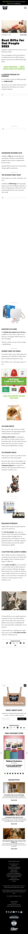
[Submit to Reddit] (14, 643)
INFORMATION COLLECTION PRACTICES (14, 875)
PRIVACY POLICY (14, 870)
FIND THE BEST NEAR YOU (14, 864)
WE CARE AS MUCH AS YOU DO (14, 904)
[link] (14, 752)
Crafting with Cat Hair (8, 437)
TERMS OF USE (14, 878)
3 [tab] (10, 773)
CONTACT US (14, 865)
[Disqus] (14, 666)
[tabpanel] (14, 752)
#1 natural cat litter (20, 632)
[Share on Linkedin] (15, 645)
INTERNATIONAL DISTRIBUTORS (14, 867)
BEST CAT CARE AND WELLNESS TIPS (14, 906)
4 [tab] (12, 773)
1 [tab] (5, 773)
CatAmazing (12, 183)
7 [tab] (20, 773)
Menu (25, 8)
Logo (7, 8)
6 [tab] (18, 773)
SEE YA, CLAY (14, 903)
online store (18, 3)
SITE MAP (14, 881)
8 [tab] (23, 773)
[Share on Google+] (17, 643)
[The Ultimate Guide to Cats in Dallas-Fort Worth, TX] (14, 833)
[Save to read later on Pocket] (20, 643)
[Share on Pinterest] (24, 643)
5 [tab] (15, 773)
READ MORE (14, 800)
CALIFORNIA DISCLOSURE (14, 879)
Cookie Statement (14, 871)
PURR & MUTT (8, 81)
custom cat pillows (10, 565)
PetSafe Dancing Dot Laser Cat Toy (14, 332)
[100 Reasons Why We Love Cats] (14, 810)
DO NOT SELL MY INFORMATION (14, 873)
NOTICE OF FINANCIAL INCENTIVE (14, 876)
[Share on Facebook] (10, 643)
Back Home (23, 35)
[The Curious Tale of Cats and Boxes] (14, 787)
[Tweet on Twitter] (7, 643)
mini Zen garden (9, 532)
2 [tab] (7, 773)
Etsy (10, 156)
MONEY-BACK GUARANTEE (14, 868)
